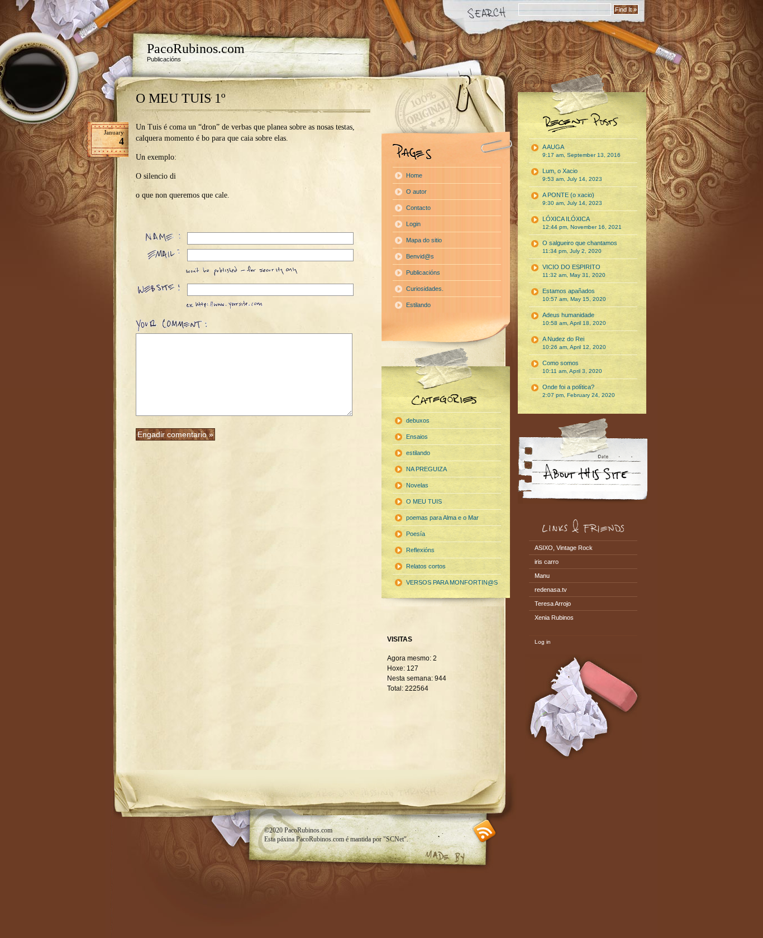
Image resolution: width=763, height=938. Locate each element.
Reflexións (420, 550)
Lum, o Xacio (572, 175)
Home (414, 175)
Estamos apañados (574, 295)
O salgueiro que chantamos (579, 247)
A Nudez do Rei (574, 343)
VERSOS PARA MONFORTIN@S (452, 582)
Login (413, 224)
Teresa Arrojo (553, 603)
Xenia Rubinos (554, 617)
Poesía (415, 533)
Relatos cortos (426, 566)
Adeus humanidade (574, 319)
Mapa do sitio (424, 240)
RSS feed (484, 831)
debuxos (418, 420)
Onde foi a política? (578, 391)
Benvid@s (420, 256)
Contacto (418, 207)
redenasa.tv (551, 589)
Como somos (572, 367)
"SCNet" (395, 839)
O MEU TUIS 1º (180, 98)
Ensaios (417, 436)
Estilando (418, 305)
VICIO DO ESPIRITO (573, 271)
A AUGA (581, 150)
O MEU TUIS (424, 501)
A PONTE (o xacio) (572, 199)
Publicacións (423, 272)
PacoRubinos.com (196, 48)
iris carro (547, 561)
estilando (418, 452)
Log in (543, 642)
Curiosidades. (425, 288)
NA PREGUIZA (426, 469)
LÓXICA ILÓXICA (582, 223)
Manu (542, 575)
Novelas (417, 485)
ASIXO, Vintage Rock (564, 547)
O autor (416, 191)
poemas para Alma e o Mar (442, 517)
